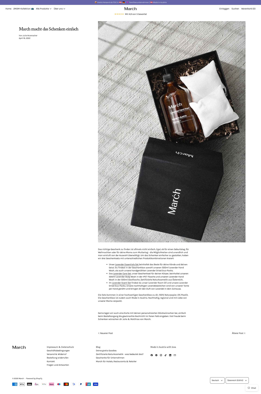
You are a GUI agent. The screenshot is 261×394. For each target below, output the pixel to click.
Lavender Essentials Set (127, 264)
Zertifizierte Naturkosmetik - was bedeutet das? (119, 354)
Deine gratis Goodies (106, 350)
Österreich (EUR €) (235, 380)
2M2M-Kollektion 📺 (23, 8)
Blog (98, 347)
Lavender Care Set (122, 273)
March (21, 378)
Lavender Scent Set (121, 282)
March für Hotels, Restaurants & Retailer (116, 361)
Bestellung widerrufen (58, 357)
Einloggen (224, 8)
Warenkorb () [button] (248, 8)
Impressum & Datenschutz (60, 347)
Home (8, 8)
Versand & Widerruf (56, 354)
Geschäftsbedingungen (58, 350)
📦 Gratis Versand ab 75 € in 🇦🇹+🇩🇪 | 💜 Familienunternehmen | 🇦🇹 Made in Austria (130, 2)
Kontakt (51, 361)
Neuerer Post (106, 333)
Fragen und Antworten (58, 365)
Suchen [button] (235, 8)
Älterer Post (237, 333)
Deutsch (215, 380)
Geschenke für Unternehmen (110, 357)
